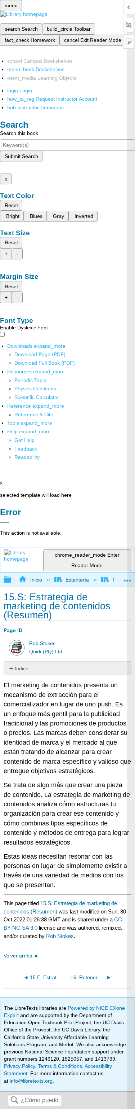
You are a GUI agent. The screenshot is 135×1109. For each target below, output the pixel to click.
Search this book (19, 133)
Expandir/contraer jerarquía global (12, 579)
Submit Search (21, 156)
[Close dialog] (4, 522)
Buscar (14, 1100)
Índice (21, 668)
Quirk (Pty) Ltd (45, 651)
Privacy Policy (19, 1066)
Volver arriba (18, 956)
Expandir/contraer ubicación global (127, 577)
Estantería (77, 580)
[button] (25, 449)
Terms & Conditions (60, 1066)
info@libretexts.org (30, 1081)
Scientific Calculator (36, 397)
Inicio (36, 580)
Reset (11, 205)
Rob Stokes (42, 643)
